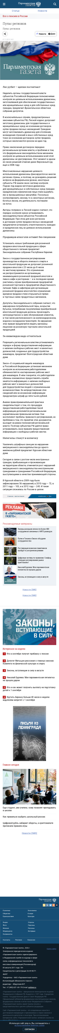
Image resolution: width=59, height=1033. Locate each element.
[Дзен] (51, 34)
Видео (5, 922)
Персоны (31, 925)
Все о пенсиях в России (15, 16)
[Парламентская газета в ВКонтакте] (47, 905)
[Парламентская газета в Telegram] (50, 905)
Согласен (29, 1029)
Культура (31, 916)
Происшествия (8, 916)
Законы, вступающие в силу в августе (25, 670)
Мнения (6, 928)
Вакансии (31, 940)
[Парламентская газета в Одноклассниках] (53, 905)
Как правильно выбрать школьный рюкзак (24, 816)
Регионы (31, 928)
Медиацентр (7, 931)
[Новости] (41, 34)
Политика (6, 910)
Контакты (6, 940)
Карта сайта (51, 949)
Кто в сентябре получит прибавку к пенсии (28, 653)
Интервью (31, 931)
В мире (30, 913)
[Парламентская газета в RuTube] (56, 905)
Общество (6, 913)
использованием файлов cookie (29, 1025)
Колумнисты (7, 934)
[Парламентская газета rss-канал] (44, 905)
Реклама (18, 940)
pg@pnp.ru (32, 987)
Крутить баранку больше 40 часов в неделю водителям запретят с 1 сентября (26, 698)
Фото (5, 925)
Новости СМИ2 (29, 590)
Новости (42, 10)
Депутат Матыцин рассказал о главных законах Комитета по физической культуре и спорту (28, 662)
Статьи (15, 10)
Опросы (31, 922)
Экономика (32, 910)
